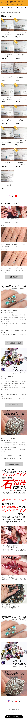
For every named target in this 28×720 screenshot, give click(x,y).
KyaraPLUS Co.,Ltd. (14, 343)
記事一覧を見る (14, 277)
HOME (3, 12)
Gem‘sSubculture (14, 405)
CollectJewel (14, 464)
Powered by (12, 712)
